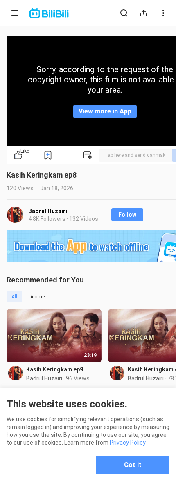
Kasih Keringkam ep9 (54, 369)
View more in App (105, 111)
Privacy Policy (128, 442)
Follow (127, 214)
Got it (133, 465)
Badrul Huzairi (47, 211)
